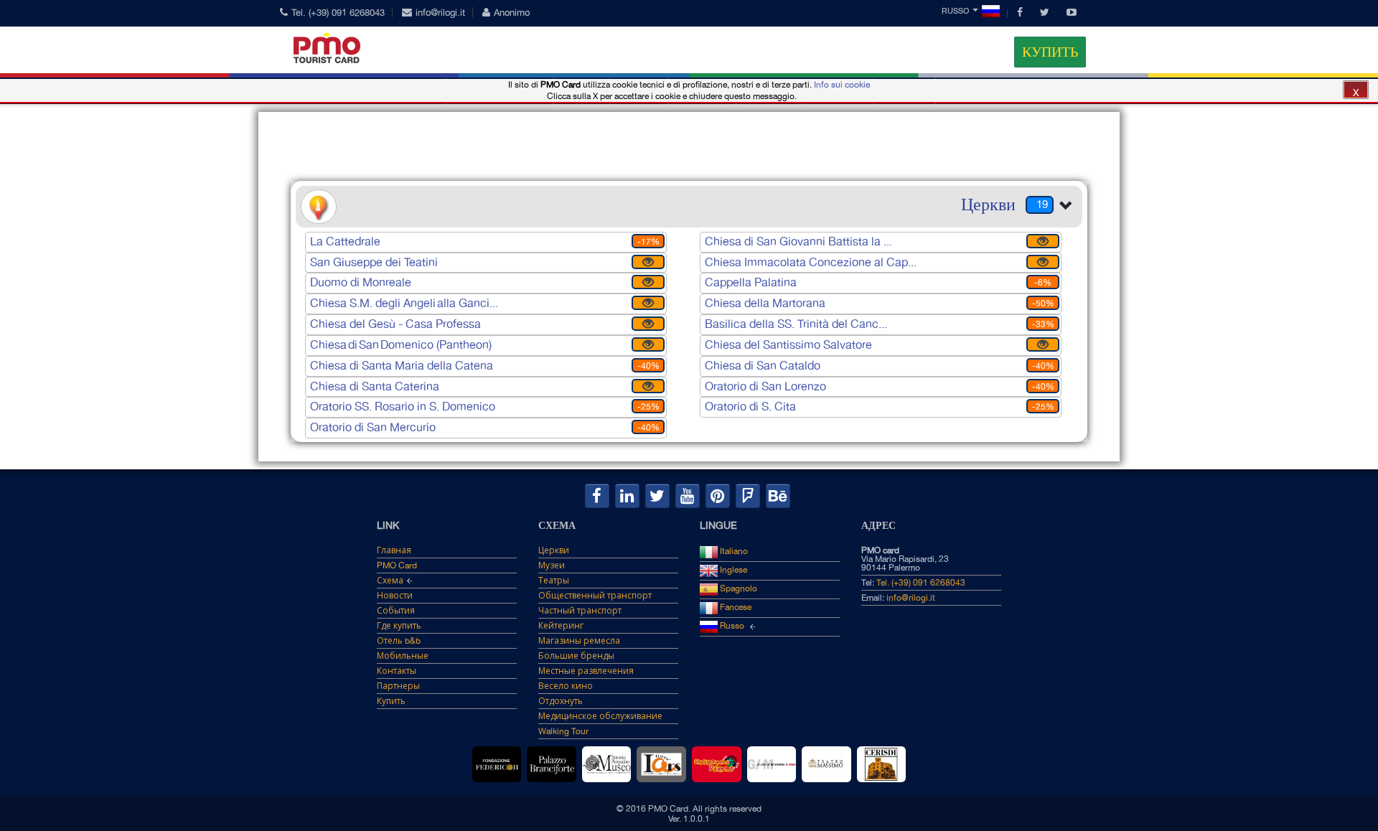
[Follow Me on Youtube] (687, 496)
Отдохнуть (560, 701)
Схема (390, 581)
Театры (553, 581)
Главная (394, 550)
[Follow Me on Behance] (778, 496)
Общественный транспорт (595, 596)
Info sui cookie (842, 85)
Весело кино (565, 686)
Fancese (734, 607)
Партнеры (398, 686)
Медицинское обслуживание (600, 716)
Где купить (399, 626)
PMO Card (397, 565)
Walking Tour (563, 731)
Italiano (733, 551)
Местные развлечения (586, 671)
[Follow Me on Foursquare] (748, 496)
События (396, 611)
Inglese (732, 570)
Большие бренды (576, 656)
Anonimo (512, 12)
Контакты (396, 671)
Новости (395, 596)
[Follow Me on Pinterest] (718, 496)
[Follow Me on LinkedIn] (627, 496)
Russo (955, 11)
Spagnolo (737, 588)
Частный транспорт (580, 611)
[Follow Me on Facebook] (597, 496)
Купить (1050, 51)
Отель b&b (399, 641)
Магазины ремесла (579, 641)
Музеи (551, 565)
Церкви (553, 550)
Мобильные (402, 656)
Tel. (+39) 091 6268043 (338, 12)
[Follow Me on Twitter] (657, 496)
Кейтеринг (560, 626)
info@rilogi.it (440, 12)
